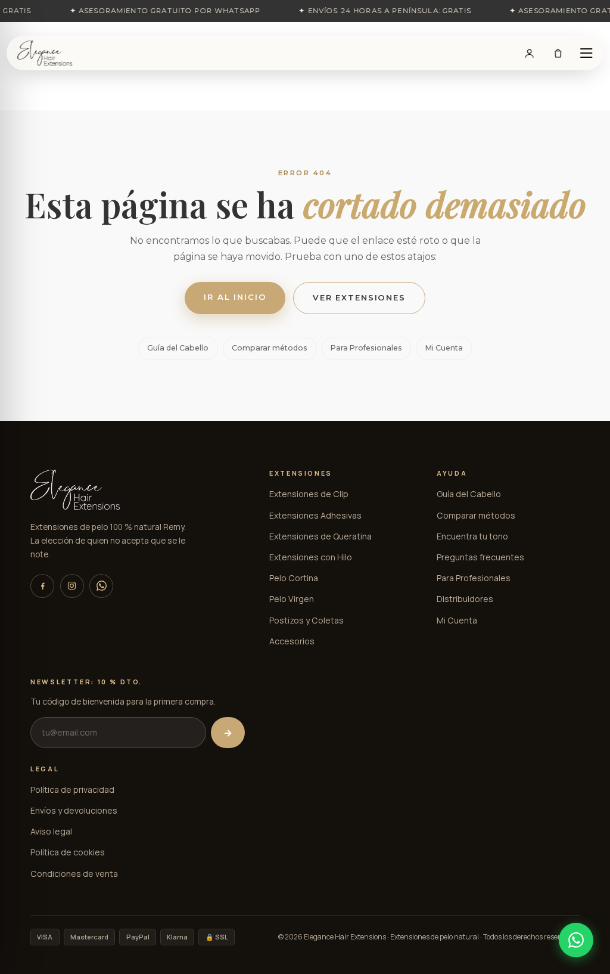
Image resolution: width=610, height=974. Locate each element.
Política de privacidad (72, 789)
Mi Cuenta (444, 347)
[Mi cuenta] (529, 53)
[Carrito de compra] (557, 53)
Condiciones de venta (74, 873)
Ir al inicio (235, 297)
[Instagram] (72, 586)
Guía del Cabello (177, 347)
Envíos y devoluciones (73, 810)
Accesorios (292, 641)
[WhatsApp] (101, 586)
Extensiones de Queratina (320, 536)
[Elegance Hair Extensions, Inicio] (44, 53)
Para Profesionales (366, 347)
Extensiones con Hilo (310, 557)
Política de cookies (67, 852)
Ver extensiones (359, 297)
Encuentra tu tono (472, 536)
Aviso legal (51, 831)
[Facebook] (42, 586)
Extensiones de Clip (308, 494)
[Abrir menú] (586, 53)
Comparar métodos (269, 347)
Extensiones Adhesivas (315, 515)
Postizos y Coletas (306, 620)
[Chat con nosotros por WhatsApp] (576, 940)
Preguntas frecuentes (480, 557)
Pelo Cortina (293, 578)
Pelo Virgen (291, 598)
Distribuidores (465, 598)
